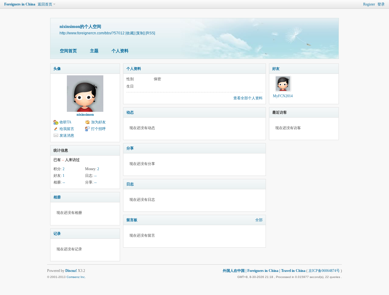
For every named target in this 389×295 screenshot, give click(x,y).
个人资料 (120, 51)
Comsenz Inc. (76, 277)
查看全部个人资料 (248, 98)
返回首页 (45, 4)
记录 (57, 234)
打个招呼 (98, 129)
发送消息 (67, 135)
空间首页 (68, 51)
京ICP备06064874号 (324, 271)
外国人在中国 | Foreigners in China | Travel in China (264, 271)
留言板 (131, 220)
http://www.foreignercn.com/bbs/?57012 (92, 33)
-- (95, 175)
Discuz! (71, 271)
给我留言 (67, 129)
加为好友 (98, 122)
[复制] (140, 33)
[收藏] (130, 33)
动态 (130, 112)
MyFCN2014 (283, 96)
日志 (130, 184)
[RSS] (150, 33)
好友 (276, 69)
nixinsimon (85, 114)
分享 (130, 148)
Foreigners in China (19, 4)
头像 (57, 69)
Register (369, 4)
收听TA (65, 122)
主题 (94, 51)
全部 (259, 220)
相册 (57, 197)
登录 (381, 4)
